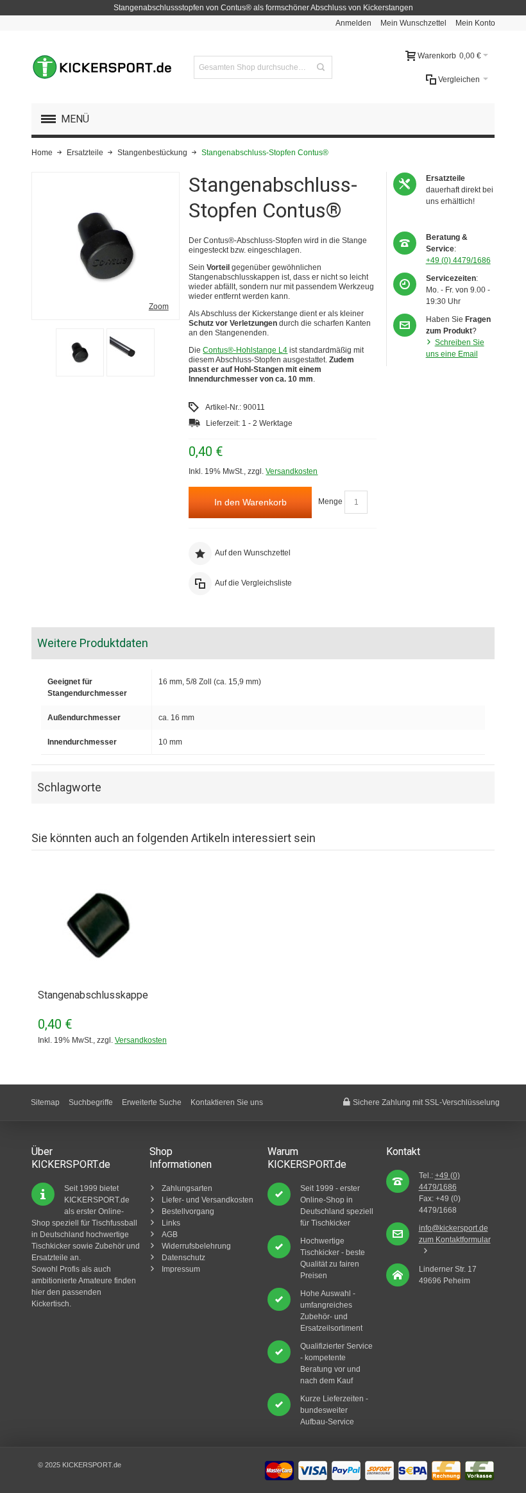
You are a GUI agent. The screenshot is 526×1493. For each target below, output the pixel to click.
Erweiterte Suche (152, 1102)
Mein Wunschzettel (413, 23)
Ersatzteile (85, 152)
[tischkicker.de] (102, 67)
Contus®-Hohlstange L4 (245, 350)
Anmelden (353, 23)
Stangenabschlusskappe (93, 995)
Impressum (181, 1269)
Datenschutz (183, 1257)
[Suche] (321, 67)
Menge (330, 502)
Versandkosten (292, 471)
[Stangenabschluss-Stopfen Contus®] (80, 352)
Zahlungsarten (187, 1188)
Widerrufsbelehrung (196, 1246)
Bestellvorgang (188, 1211)
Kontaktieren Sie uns (227, 1102)
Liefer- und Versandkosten (207, 1199)
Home (42, 152)
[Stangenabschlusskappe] (109, 926)
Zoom (159, 306)
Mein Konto (475, 23)
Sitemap (45, 1102)
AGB (170, 1234)
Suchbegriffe (91, 1102)
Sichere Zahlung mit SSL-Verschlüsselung (426, 1102)
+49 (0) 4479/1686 (458, 260)
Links (171, 1223)
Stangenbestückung (152, 152)
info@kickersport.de (453, 1228)
